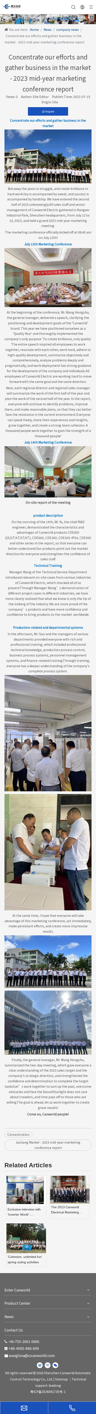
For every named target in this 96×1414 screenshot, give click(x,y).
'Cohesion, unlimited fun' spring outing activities (25, 1259)
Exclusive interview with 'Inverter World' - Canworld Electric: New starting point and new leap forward (24, 1213)
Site (55, 102)
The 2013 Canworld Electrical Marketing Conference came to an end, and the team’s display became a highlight (67, 1210)
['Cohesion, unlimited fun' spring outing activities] (26, 1238)
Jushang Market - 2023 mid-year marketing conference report (48, 1145)
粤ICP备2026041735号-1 (48, 1391)
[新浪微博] (40, 1365)
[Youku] (47, 1365)
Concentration (18, 1134)
